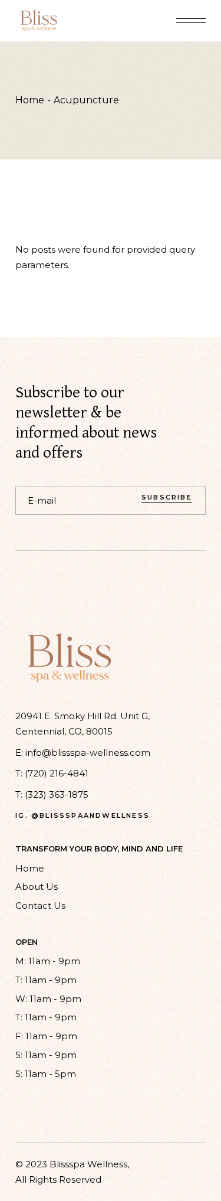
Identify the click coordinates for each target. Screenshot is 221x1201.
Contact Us (40, 905)
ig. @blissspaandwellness (82, 816)
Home (29, 868)
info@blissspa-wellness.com (87, 752)
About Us (36, 886)
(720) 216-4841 (56, 773)
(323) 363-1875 (56, 794)
